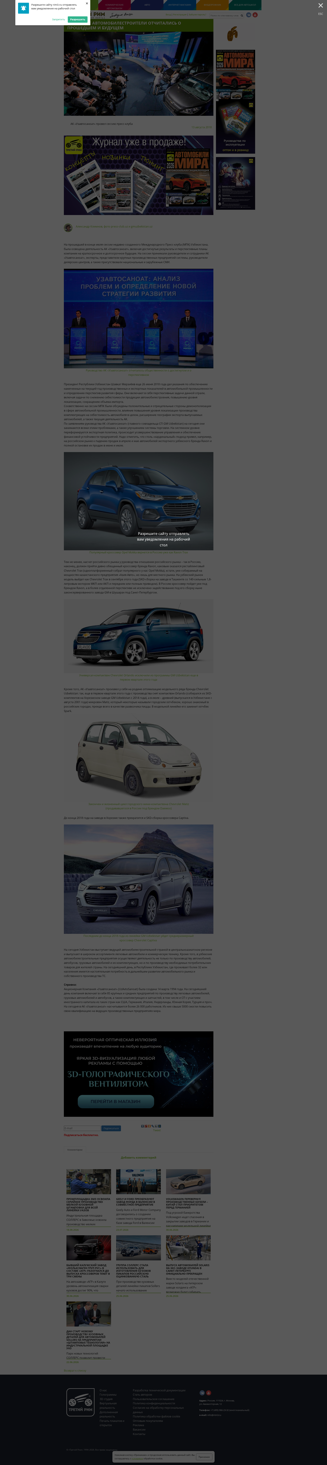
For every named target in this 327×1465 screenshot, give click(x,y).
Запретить (58, 19)
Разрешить (77, 19)
